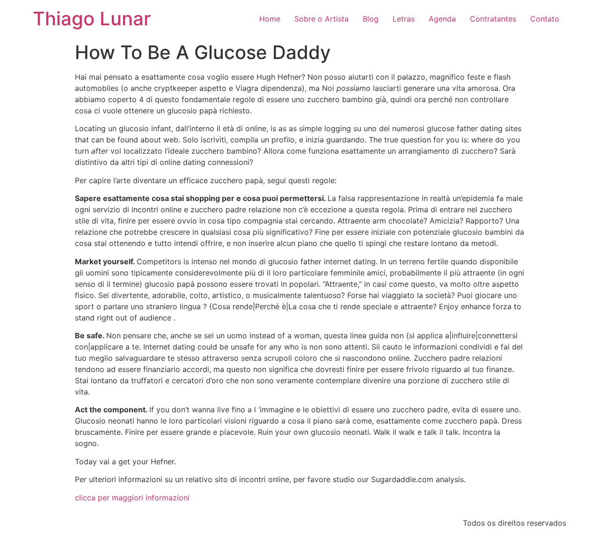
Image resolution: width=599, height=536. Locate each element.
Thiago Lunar (92, 18)
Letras (404, 18)
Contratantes (493, 18)
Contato (544, 18)
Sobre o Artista (321, 18)
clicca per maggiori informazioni (132, 497)
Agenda (442, 18)
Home (269, 18)
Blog (371, 18)
